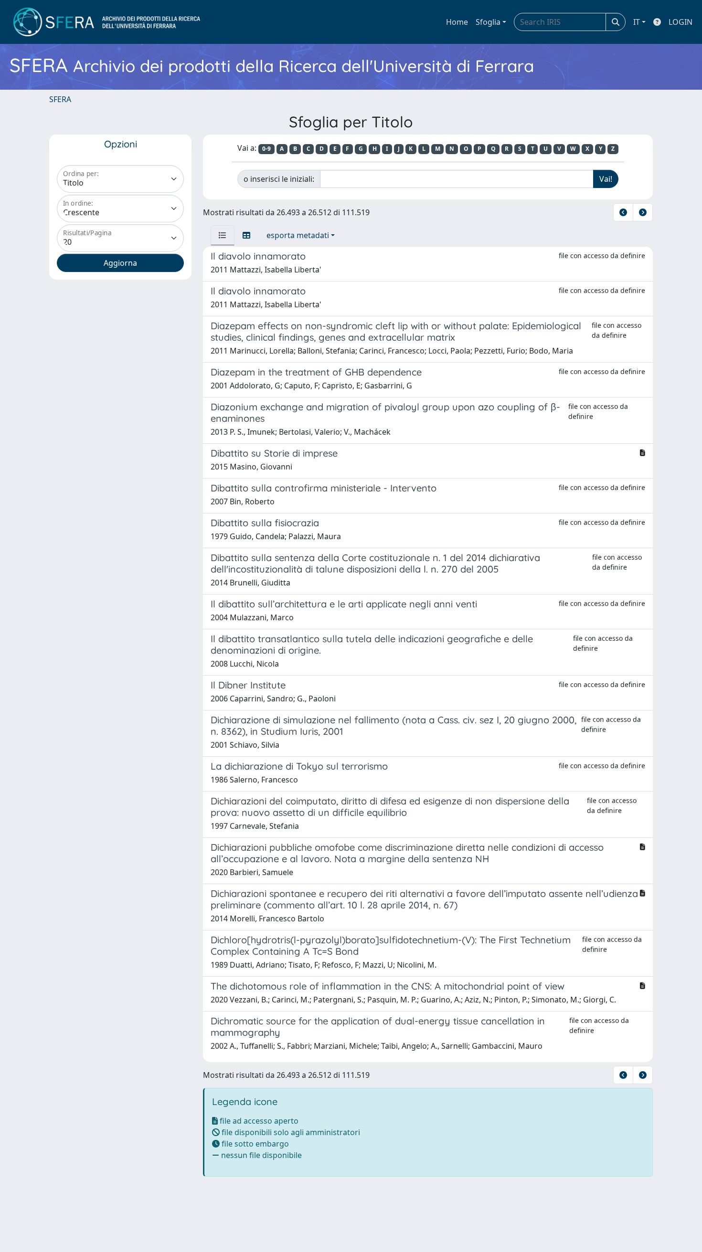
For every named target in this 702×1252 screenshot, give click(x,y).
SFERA (60, 99)
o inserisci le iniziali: (279, 179)
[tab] (222, 235)
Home (457, 22)
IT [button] (636, 22)
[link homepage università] (107, 22)
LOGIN (680, 22)
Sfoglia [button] (488, 22)
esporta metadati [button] (297, 235)
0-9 (266, 149)
